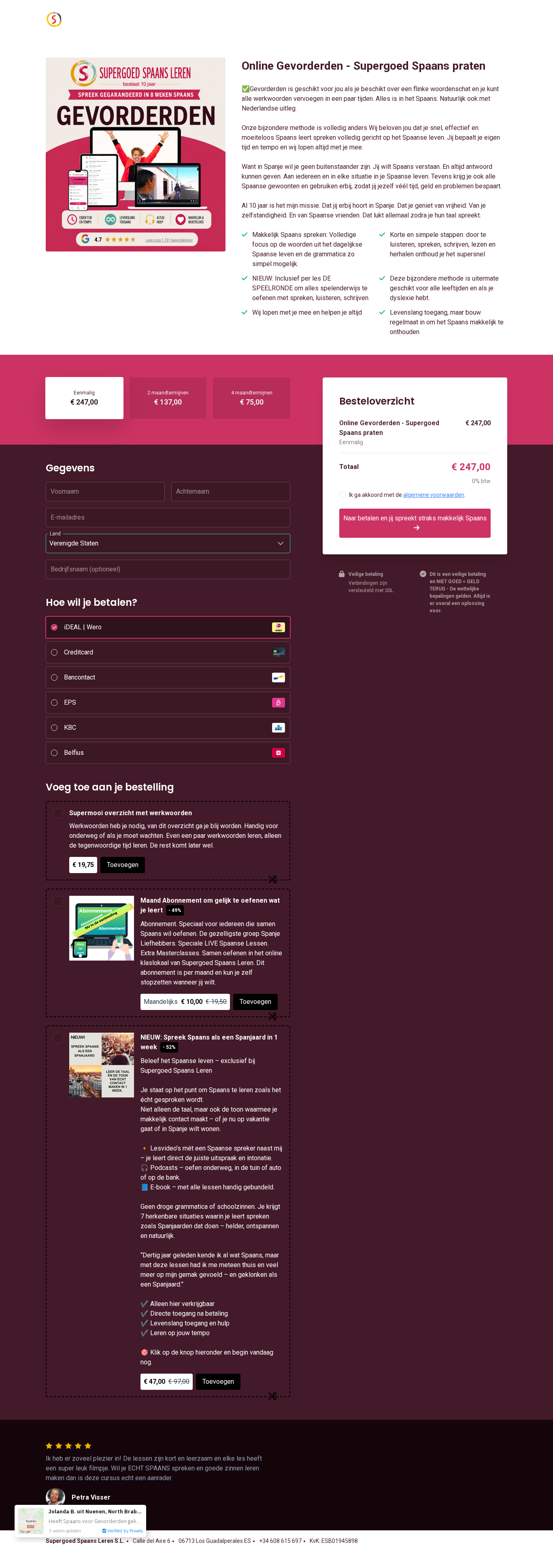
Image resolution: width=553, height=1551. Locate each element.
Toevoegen (122, 865)
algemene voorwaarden (433, 495)
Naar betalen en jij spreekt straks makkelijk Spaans (415, 518)
